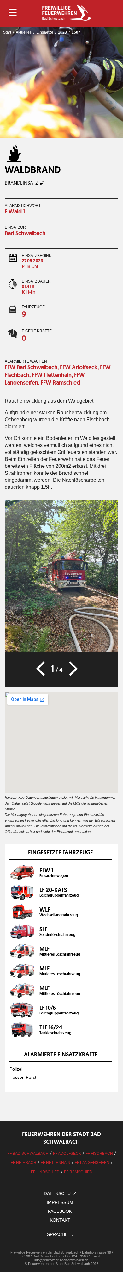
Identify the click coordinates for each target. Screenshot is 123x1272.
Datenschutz (60, 1193)
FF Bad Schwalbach (28, 1153)
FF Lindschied (45, 1172)
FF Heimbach (23, 1163)
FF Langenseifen (92, 1163)
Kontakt (60, 1220)
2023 (62, 32)
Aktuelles (24, 32)
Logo (66, 13)
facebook (60, 1211)
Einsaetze (44, 32)
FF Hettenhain (55, 1163)
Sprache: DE (61, 1234)
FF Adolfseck (67, 1153)
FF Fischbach (99, 1153)
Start (7, 32)
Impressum (60, 1202)
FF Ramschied (78, 1172)
